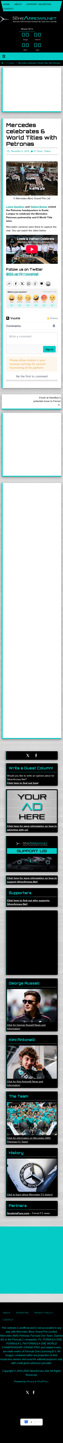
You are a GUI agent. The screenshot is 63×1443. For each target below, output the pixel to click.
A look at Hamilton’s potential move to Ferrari (47, 399)
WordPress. (43, 1380)
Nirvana (30, 1380)
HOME (6, 4)
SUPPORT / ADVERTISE (38, 4)
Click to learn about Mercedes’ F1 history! (30, 1193)
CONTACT (8, 9)
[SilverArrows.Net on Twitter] (27, 754)
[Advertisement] (32, 89)
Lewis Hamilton (15, 206)
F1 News (10, 63)
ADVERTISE (22, 1312)
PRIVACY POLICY (43, 1312)
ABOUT (18, 4)
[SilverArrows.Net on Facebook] (36, 754)
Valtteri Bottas (38, 206)
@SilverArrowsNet (22, 273)
